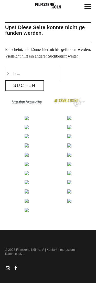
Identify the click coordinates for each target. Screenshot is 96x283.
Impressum (67, 250)
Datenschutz (14, 254)
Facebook (16, 267)
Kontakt (52, 250)
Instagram (8, 267)
